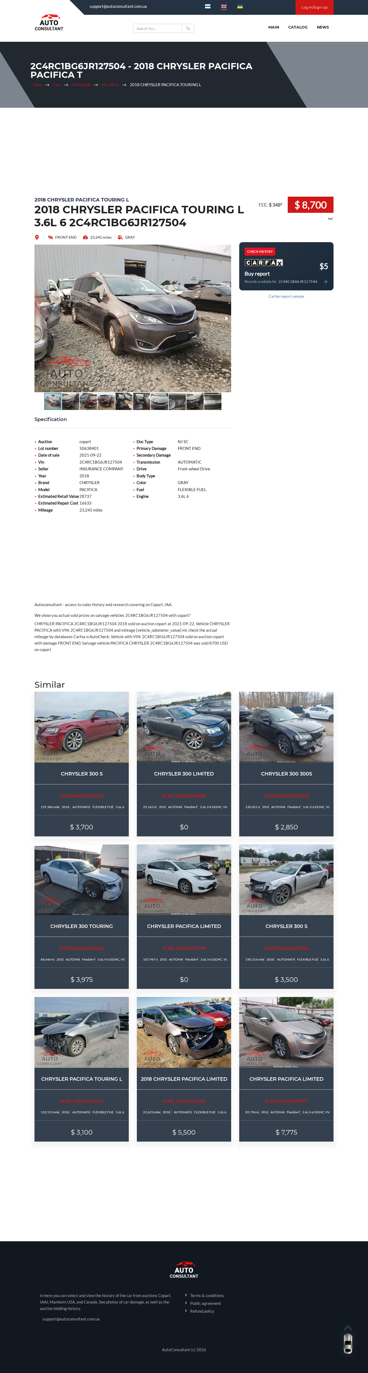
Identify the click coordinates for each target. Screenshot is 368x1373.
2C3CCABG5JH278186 (286, 948)
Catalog (298, 27)
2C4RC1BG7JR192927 (81, 1100)
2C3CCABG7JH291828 (286, 795)
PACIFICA (110, 84)
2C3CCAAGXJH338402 (81, 948)
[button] (226, 249)
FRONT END (66, 237)
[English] (224, 6)
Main (273, 27)
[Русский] (207, 6)
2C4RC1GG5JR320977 (286, 1100)
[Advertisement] (184, 151)
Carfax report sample (286, 296)
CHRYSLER (81, 84)
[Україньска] (240, 6)
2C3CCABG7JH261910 (81, 795)
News (323, 27)
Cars (57, 84)
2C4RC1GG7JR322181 (184, 1100)
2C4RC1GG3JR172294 (184, 948)
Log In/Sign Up (314, 7)
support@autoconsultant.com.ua (118, 6)
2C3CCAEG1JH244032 (184, 795)
